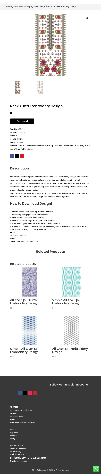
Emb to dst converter (18, 461)
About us (13, 435)
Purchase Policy (16, 445)
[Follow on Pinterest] (22, 156)
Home (9, 6)
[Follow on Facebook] (12, 156)
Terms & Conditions (18, 448)
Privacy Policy (15, 452)
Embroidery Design (23, 6)
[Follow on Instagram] (30, 393)
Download (22, 121)
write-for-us (17, 454)
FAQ (12, 429)
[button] (87, 18)
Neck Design (39, 6)
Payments (14, 432)
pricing (12, 438)
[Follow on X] (17, 156)
